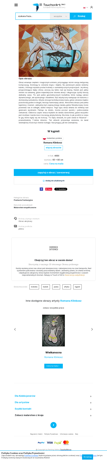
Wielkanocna (53, 352)
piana (56, 287)
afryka (66, 287)
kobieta (34, 287)
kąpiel (77, 287)
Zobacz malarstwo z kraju (29, 415)
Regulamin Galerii (36, 434)
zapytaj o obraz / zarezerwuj (53, 172)
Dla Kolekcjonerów (25, 396)
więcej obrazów (53, 147)
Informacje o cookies (66, 434)
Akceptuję (87, 457)
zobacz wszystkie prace (53, 308)
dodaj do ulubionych (55, 180)
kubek (45, 287)
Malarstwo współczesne (25, 207)
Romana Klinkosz (52, 142)
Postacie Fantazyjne (23, 200)
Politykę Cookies (31, 455)
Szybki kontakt (23, 408)
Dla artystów (22, 402)
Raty (76, 434)
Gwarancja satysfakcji (75, 275)
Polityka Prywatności (51, 434)
